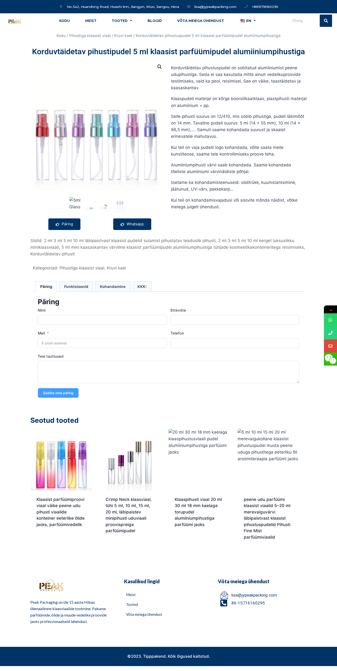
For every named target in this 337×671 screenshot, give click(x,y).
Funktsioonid (76, 286)
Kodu (64, 21)
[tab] (46, 286)
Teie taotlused (50, 356)
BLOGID (155, 21)
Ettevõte (178, 310)
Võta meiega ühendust (200, 21)
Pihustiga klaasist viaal (90, 35)
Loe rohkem (48, 540)
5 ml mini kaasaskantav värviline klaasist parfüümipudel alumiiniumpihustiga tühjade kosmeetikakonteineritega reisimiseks (182, 247)
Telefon (177, 333)
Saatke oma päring (58, 393)
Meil (41, 333)
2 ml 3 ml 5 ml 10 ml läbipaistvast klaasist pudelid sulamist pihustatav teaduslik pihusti (130, 240)
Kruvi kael (123, 35)
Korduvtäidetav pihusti (52, 253)
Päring (67, 224)
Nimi (42, 310)
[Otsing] (326, 21)
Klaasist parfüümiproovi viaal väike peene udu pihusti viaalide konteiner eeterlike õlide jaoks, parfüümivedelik (61, 512)
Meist (90, 21)
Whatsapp (135, 224)
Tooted (120, 21)
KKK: (142, 286)
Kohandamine (113, 286)
